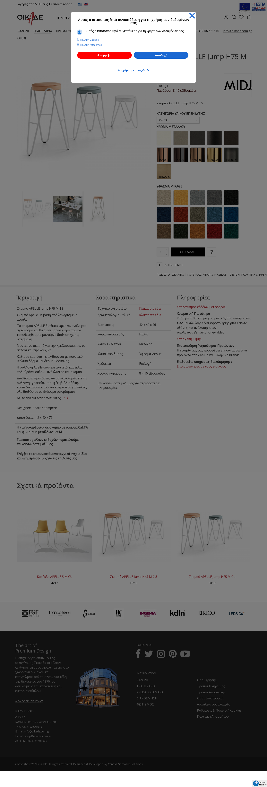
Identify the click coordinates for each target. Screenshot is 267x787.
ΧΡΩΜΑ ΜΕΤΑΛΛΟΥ (171, 127)
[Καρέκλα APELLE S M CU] (54, 534)
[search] (233, 18)
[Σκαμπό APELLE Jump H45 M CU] (133, 534)
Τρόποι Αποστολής (211, 692)
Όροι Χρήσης (207, 680)
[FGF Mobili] (30, 613)
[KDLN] (177, 616)
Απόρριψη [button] (104, 55)
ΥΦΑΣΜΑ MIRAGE (169, 186)
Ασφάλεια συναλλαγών (213, 704)
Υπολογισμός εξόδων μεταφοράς (201, 307)
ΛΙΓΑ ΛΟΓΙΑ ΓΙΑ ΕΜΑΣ (29, 701)
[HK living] (118, 613)
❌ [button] (192, 16)
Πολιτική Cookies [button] (89, 40)
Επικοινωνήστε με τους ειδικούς (201, 366)
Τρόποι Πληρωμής (211, 686)
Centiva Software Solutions (125, 764)
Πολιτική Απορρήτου (213, 716)
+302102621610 (207, 31)
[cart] (249, 17)
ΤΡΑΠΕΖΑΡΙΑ (145, 686)
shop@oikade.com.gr (37, 736)
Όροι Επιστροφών (210, 698)
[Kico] (207, 613)
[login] (226, 18)
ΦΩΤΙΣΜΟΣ (145, 704)
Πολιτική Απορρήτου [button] (91, 45)
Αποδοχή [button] (161, 55)
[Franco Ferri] (59, 612)
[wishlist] (241, 17)
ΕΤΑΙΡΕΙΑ (63, 17)
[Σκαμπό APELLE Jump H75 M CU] (212, 534)
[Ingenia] (148, 613)
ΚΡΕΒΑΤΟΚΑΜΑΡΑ (149, 692)
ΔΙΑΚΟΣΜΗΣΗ (146, 698)
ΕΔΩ (65, 398)
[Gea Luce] (89, 613)
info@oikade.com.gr (37, 731)
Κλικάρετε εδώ (150, 308)
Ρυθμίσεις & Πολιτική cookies (219, 710)
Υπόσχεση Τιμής (189, 339)
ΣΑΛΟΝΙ (142, 680)
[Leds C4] (236, 613)
